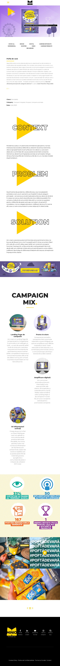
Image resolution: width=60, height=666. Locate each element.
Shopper (28, 102)
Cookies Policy (13, 660)
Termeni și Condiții (40, 660)
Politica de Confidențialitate (26, 660)
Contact (49, 660)
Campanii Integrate (19, 102)
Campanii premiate (37, 102)
